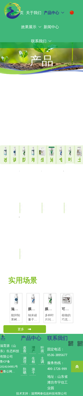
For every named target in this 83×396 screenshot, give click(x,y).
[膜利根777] (19, 239)
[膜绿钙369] (41, 193)
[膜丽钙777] (19, 193)
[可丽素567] (63, 193)
